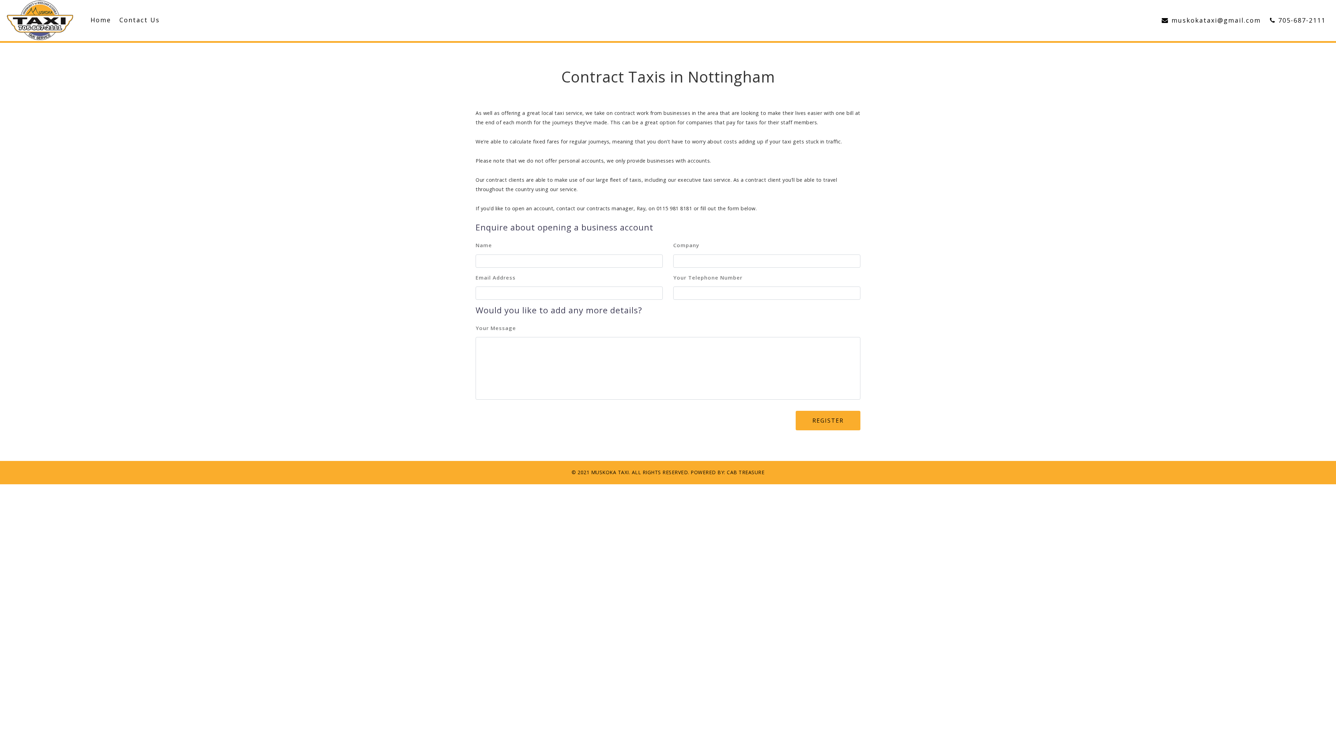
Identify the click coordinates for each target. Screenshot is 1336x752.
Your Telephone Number (707, 277)
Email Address (496, 277)
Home (100, 20)
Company (686, 245)
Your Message (496, 327)
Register (828, 420)
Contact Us (139, 20)
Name (484, 245)
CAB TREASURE (745, 472)
